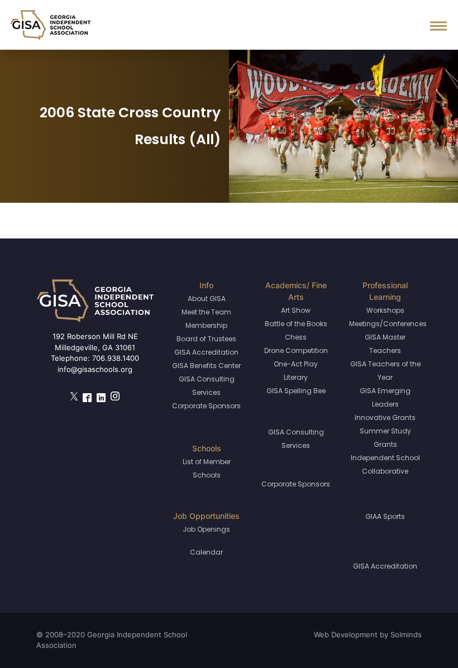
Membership (206, 325)
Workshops (385, 310)
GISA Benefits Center (206, 365)
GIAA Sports (385, 516)
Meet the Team (206, 312)
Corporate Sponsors (206, 406)
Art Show (296, 310)
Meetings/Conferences (388, 323)
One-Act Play (296, 364)
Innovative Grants (385, 417)
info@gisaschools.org (95, 369)
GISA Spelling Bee (296, 390)
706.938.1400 (115, 358)
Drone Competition (296, 350)
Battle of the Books (296, 323)
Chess (296, 337)
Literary (296, 377)
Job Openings (206, 529)
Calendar (206, 552)
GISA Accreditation (206, 352)
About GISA (207, 298)
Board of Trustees (206, 338)
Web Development (346, 634)
